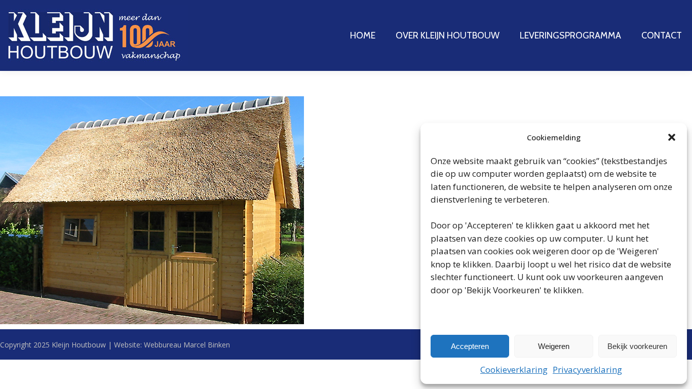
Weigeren (553, 346)
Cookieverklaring (514, 369)
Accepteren (470, 346)
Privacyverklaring (587, 369)
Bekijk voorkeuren (637, 346)
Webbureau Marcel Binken (187, 344)
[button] (672, 137)
